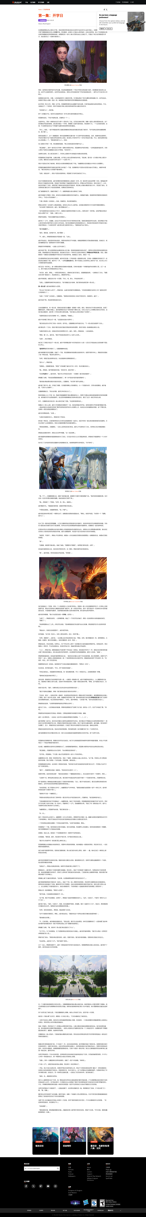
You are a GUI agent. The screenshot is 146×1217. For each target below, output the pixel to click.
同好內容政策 (77, 1210)
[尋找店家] (58, 1168)
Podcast (70, 1174)
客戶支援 (65, 1210)
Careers (89, 1172)
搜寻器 (118, 2)
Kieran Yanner (75, 85)
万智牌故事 (46, 9)
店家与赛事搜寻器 (111, 1172)
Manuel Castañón (75, 601)
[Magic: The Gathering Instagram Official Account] (55, 1186)
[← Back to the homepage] (17, 2)
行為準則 (41, 1210)
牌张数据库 (126, 2)
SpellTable (109, 1178)
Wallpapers (71, 1176)
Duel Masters (72, 1193)
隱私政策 (53, 1210)
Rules (70, 1172)
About (89, 1167)
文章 (48, 2)
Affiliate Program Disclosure (92, 1179)
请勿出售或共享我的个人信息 (89, 1210)
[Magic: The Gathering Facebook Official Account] (26, 1186)
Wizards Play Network (94, 1176)
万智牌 (108, 1167)
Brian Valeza (75, 491)
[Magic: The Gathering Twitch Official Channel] (41, 1186)
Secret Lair (109, 1176)
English (109, 28)
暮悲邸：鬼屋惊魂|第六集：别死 (100, 1148)
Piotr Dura (75, 999)
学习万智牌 (41, 2)
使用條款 (29, 1210)
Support (89, 1174)
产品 (26, 2)
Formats (71, 1170)
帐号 (133, 2)
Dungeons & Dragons (75, 1190)
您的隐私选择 (101, 1210)
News (40, 9)
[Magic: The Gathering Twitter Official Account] (33, 1186)
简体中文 (102, 28)
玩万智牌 (33, 2)
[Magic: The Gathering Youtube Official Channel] (48, 1186)
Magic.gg (108, 1170)
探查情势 (73, 1148)
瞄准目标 (45, 1148)
